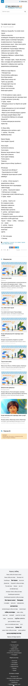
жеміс (19, 242)
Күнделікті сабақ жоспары (17, 583)
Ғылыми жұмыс (10, 627)
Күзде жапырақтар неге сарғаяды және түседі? (12, 334)
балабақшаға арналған (14, 594)
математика (14, 606)
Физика (15, 586)
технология (10, 618)
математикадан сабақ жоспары (10, 609)
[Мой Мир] (16, 247)
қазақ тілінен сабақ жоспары (9, 630)
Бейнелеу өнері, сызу (14, 684)
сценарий (11, 615)
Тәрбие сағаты (14, 649)
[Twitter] (18, 247)
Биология (3, 280)
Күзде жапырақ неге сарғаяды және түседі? (13, 415)
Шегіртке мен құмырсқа (7, 387)
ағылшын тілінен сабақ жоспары (14, 591)
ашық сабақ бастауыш (7, 243)
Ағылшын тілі (20, 577)
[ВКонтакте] (10, 247)
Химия (14, 670)
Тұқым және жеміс (6, 278)
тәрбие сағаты (20, 618)
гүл (16, 242)
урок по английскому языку (12, 624)
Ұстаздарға (14, 654)
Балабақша (7, 580)
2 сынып (12, 242)
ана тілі (20, 586)
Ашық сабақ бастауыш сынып (14, 574)
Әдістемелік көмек (14, 651)
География (14, 662)
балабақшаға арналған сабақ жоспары (14, 597)
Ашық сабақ (14, 571)
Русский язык (8, 586)
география (6, 603)
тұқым (23, 242)
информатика (20, 603)
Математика (14, 664)
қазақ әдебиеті (22, 630)
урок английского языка (14, 621)
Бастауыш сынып (5, 309)
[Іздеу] (25, 11)
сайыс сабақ (20, 612)
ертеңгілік (13, 603)
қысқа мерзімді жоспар (14, 633)
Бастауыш (14, 580)
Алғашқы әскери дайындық (14, 678)
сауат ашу (5, 615)
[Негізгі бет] (14, 6)
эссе (21, 624)
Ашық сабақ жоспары (10, 577)
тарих (4, 618)
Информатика (14, 666)
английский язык (14, 588)
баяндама (20, 600)
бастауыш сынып (10, 600)
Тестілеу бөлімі (14, 645)
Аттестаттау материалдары (14, 652)
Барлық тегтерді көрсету (14, 637)
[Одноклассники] (14, 247)
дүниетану (6, 242)
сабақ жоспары (10, 612)
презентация (22, 609)
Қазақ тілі (18, 627)
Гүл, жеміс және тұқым (7, 307)
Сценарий (14, 647)
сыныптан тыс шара (20, 615)
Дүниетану (6, 583)
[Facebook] (12, 247)
